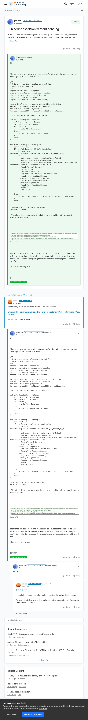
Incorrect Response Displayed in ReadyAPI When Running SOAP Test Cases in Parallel (40, 651)
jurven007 (18, 21)
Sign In (79, 4)
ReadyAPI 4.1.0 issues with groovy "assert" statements (30, 634)
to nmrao (28, 57)
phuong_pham (24, 655)
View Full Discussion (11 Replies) (19, 295)
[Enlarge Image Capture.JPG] (44, 236)
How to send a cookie (16, 684)
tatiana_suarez (23, 645)
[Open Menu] (82, 10)
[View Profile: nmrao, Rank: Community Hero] (10, 302)
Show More (14, 41)
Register (72, 4)
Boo (19, 695)
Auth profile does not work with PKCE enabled (27, 642)
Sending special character (18, 692)
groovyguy (21, 637)
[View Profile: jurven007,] (12, 58)
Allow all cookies (33, 715)
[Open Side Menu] (5, 3)
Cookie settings (12, 715)
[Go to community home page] (17, 4)
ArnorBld (22, 687)
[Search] (65, 3)
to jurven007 (52, 565)
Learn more (43, 708)
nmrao (16, 301)
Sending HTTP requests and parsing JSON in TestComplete (32, 676)
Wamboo (21, 678)
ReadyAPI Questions (13, 10)
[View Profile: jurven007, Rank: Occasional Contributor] (10, 22)
